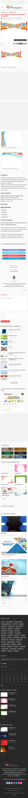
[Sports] (7, 456)
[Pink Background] (21, 468)
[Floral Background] (7, 479)
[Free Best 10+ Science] (4, 337)
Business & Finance (9, 595)
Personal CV (4, 533)
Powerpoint (16, 243)
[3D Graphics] (20, 456)
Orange (11, 12)
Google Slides (12, 530)
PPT (18, 642)
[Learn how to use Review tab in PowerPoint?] (4, 372)
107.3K (25, 578)
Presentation (5, 644)
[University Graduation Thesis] (14, 545)
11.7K (25, 535)
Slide (3, 646)
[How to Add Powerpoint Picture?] (4, 377)
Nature (23, 637)
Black (4, 530)
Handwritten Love (11, 740)
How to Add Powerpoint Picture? (14, 375)
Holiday (10, 635)
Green (17, 633)
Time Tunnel (11, 747)
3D (3, 621)
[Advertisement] (14, 2)
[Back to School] (14, 567)
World (10, 651)
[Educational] (7, 453)
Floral (10, 630)
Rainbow (20, 243)
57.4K (25, 556)
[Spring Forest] (21, 490)
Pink (3, 642)
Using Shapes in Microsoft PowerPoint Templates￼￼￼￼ (15, 359)
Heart (3, 635)
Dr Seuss (10, 347)
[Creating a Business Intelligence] (4, 366)
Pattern (19, 639)
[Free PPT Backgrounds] (11, 764)
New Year (4, 639)
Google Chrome (21, 779)
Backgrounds (7, 243)
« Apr (2, 685)
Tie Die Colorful (14, 267)
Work (3, 651)
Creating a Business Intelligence (14, 364)
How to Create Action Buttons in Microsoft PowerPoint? (16, 353)
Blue (7, 12)
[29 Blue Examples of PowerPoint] (4, 331)
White (22, 595)
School (17, 552)
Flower (17, 630)
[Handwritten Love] (4, 742)
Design (12, 243)
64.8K (25, 599)
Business (11, 626)
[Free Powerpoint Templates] (14, 7)
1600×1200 (4, 217)
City (3, 628)
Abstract (3, 12)
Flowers (4, 633)
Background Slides (6, 624)
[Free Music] (4, 343)
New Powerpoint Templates (9, 690)
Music (9, 637)
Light (17, 635)
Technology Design (12, 733)
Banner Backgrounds (5, 495)
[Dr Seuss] (4, 348)
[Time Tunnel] (4, 749)
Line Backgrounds (4, 473)
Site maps (15, 795)
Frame (11, 633)
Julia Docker (4, 18)
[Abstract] (20, 449)
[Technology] (20, 453)
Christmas (19, 626)
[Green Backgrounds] (21, 479)
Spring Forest (17, 495)
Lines (23, 635)
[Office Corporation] (14, 588)
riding (24, 243)
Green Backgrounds (18, 484)
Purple (13, 644)
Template (13, 648)
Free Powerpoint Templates (13, 774)
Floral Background (4, 484)
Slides (9, 646)
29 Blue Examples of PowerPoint (14, 329)
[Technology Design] (4, 735)
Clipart (5, 403)
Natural (16, 637)
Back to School (5, 576)
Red (14, 12)
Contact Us (22, 793)
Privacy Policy (10, 793)
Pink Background (18, 473)
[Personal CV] (14, 524)
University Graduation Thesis (8, 554)
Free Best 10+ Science (12, 335)
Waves (20, 648)
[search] (25, 7)
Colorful (9, 628)
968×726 (4, 212)
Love (3, 637)
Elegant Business (11, 727)
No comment (19, 18)
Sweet (22, 646)
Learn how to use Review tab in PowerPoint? (17, 370)
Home (5, 793)
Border (3, 626)
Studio (16, 646)
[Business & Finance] (7, 449)
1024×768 (4, 214)
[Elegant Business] (4, 729)
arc (4, 243)
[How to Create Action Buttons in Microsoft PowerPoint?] (4, 354)
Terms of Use (16, 793)
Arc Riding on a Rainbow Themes (16, 195)
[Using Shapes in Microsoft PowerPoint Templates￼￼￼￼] (4, 360)
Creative (17, 628)
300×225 (4, 210)
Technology (4, 648)
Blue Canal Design (14, 271)
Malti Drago (4, 535)
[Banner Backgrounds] (7, 490)
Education (5, 552)
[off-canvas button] (2, 7)
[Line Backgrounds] (7, 468)
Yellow (16, 651)
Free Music (10, 341)
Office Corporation (6, 598)
